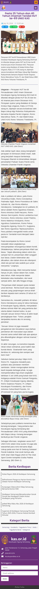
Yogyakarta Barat (15, 530)
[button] (36, 2)
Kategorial (26, 530)
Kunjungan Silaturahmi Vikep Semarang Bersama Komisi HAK (17, 488)
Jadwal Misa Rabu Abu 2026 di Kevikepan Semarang (18, 505)
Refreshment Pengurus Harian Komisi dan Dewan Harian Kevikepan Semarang (18, 480)
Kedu (35, 527)
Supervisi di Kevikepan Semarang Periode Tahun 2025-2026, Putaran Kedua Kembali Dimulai (18, 513)
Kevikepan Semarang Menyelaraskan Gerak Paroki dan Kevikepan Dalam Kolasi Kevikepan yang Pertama (19, 496)
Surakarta (14, 527)
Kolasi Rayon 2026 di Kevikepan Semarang (18, 474)
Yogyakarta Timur (25, 527)
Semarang (5, 527)
